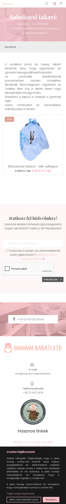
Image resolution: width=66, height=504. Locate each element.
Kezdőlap (24, 24)
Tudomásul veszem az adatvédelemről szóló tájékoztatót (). (34, 255)
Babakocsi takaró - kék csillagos (33, 166)
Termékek (42, 24)
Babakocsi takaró (36, 33)
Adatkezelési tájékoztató (33, 446)
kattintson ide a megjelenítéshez (38, 257)
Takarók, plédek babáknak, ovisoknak (36, 28)
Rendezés (11, 47)
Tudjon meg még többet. (20, 493)
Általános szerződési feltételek (33, 442)
